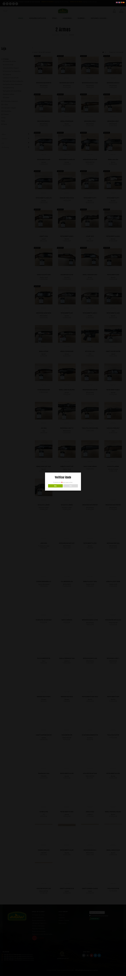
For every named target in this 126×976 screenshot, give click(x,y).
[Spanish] (123, 2)
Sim (55, 486)
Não (70, 486)
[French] (119, 2)
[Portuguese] (121, 2)
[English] (117, 2)
